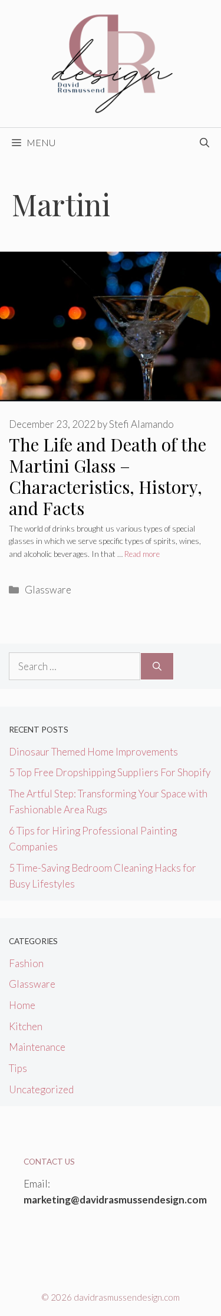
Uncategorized (41, 1089)
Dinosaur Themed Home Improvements (93, 752)
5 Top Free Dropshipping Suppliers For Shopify (109, 772)
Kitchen (25, 1026)
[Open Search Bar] (204, 142)
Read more (142, 554)
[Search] (157, 666)
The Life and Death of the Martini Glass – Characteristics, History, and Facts (107, 476)
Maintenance (37, 1047)
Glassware (48, 589)
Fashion (26, 963)
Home (22, 1005)
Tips (18, 1068)
